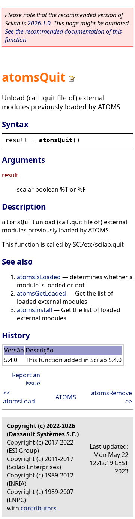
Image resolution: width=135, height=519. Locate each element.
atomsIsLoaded (39, 277)
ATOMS (66, 397)
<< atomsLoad (19, 397)
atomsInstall (34, 310)
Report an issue (26, 379)
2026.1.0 (39, 23)
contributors (39, 508)
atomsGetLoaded (41, 293)
